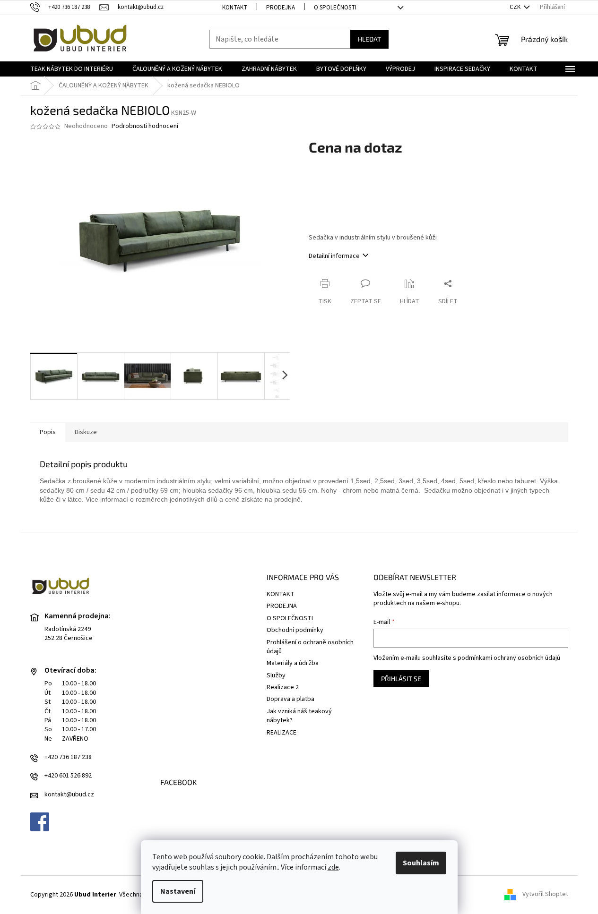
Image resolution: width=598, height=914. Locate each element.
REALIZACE (281, 732)
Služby (276, 675)
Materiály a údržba (293, 663)
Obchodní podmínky (295, 630)
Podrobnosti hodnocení (145, 126)
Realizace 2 (283, 687)
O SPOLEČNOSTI (335, 7)
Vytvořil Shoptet (545, 894)
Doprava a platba (290, 699)
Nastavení (177, 891)
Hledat (369, 39)
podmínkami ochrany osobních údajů (509, 658)
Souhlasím (421, 863)
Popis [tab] (48, 432)
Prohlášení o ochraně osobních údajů (310, 647)
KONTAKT (234, 7)
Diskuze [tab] (86, 432)
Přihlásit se (401, 679)
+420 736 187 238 (68, 757)
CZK (516, 7)
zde (333, 867)
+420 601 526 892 (68, 775)
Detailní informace (334, 256)
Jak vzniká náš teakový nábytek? (299, 716)
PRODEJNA (280, 7)
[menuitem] (71, 69)
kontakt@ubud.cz (69, 794)
